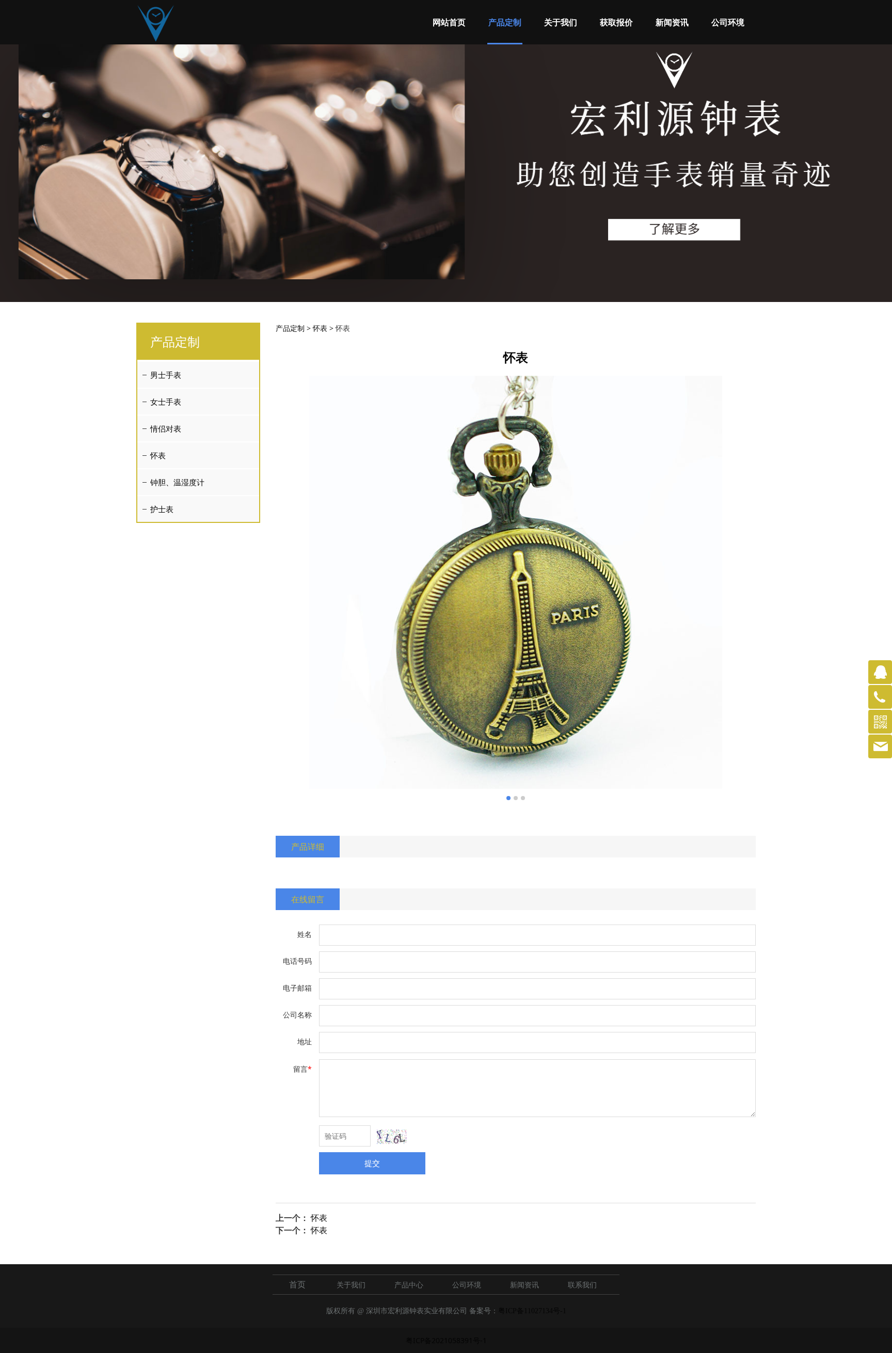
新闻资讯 (672, 22)
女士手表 (165, 401)
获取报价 (616, 22)
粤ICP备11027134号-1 (532, 1311)
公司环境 (727, 22)
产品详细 (307, 846)
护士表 (161, 509)
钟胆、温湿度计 (177, 482)
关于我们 (560, 22)
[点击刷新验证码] (392, 1136)
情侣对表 (165, 428)
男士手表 (165, 375)
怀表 (158, 455)
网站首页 (449, 22)
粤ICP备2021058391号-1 (446, 1340)
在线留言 (307, 899)
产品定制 (504, 22)
